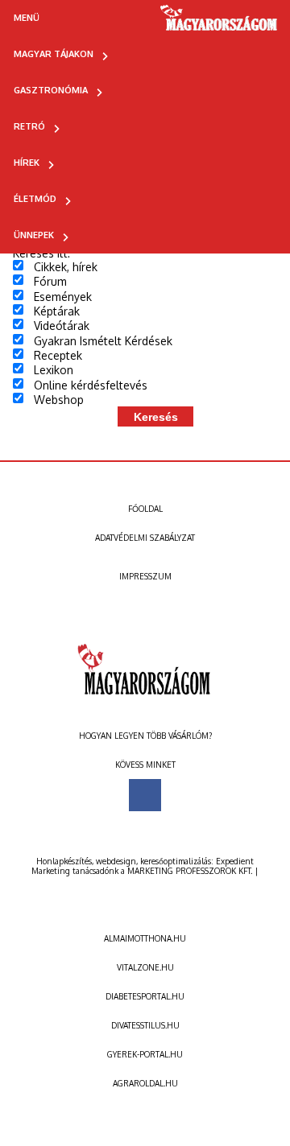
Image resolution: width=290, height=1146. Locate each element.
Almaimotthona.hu (145, 938)
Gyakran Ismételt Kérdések (103, 341)
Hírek (26, 162)
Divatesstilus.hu (145, 1025)
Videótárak (61, 325)
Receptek (58, 355)
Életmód (35, 198)
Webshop (59, 399)
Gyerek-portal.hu (145, 1054)
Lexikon (53, 370)
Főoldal (145, 508)
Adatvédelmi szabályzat (145, 537)
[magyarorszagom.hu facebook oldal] (145, 795)
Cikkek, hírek (65, 267)
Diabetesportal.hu (145, 996)
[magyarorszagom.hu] (219, 23)
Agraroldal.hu (145, 1083)
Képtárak (57, 311)
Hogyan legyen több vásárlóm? (145, 735)
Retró (29, 126)
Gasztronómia (51, 90)
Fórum (50, 281)
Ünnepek (34, 235)
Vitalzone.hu (145, 967)
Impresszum (145, 576)
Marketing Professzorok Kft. (189, 871)
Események (63, 296)
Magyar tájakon (53, 54)
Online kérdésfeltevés (90, 385)
